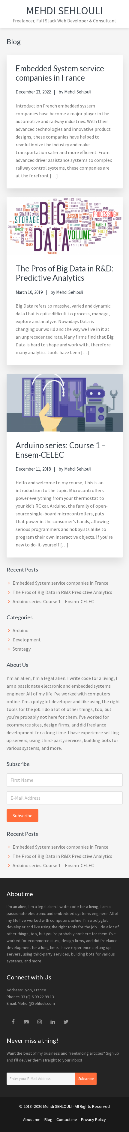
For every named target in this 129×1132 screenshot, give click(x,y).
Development (27, 640)
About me (31, 1119)
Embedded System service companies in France (60, 73)
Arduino (20, 630)
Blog (48, 1119)
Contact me (66, 1119)
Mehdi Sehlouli (64, 10)
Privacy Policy (93, 1119)
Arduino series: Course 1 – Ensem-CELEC (61, 449)
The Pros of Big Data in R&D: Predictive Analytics (65, 273)
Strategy (22, 649)
